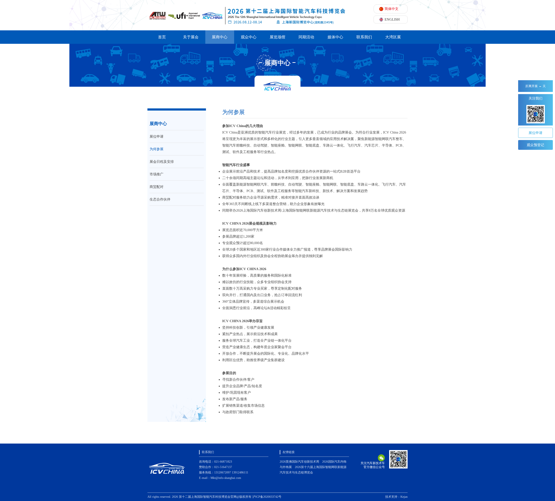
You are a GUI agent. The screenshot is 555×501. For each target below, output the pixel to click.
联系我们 (364, 37)
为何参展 (156, 149)
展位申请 (156, 136)
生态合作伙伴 (160, 199)
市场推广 (156, 174)
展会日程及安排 (162, 161)
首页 (162, 37)
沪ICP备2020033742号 (266, 496)
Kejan (404, 496)
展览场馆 (277, 37)
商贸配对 (156, 187)
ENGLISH (392, 19)
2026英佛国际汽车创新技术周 (299, 461)
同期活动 (306, 37)
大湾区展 (393, 37)
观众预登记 (535, 145)
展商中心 (219, 37)
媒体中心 (335, 37)
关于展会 (191, 37)
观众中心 (248, 37)
